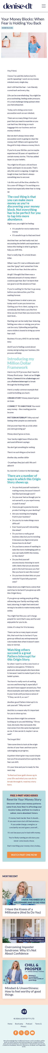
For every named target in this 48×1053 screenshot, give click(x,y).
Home (10, 1024)
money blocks (7, 28)
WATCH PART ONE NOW (24, 854)
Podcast (29, 1024)
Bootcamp (19, 1024)
